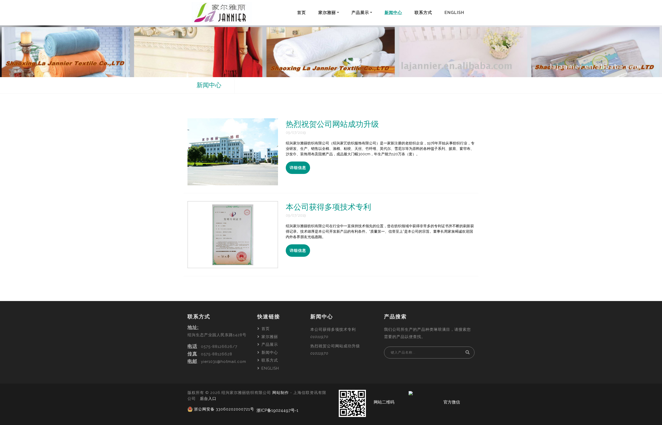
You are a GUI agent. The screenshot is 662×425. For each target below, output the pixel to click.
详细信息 (298, 167)
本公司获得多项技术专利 (333, 329)
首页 (302, 12)
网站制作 (280, 392)
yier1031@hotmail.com (223, 361)
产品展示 (362, 12)
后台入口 (208, 398)
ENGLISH (455, 12)
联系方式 (424, 12)
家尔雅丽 (329, 12)
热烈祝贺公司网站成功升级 (335, 346)
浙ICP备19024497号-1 (277, 410)
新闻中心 (394, 12)
